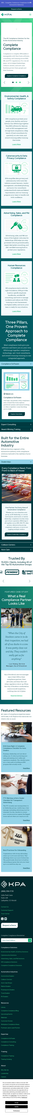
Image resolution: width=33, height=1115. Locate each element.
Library (3, 1007)
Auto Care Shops (6, 983)
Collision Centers (8, 545)
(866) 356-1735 (7, 891)
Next (28, 82)
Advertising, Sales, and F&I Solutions (12, 958)
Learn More (16, 144)
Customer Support (7, 910)
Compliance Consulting (8, 1042)
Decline (16, 1106)
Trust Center (5, 914)
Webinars (4, 1017)
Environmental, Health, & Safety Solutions (14, 952)
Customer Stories (7, 1021)
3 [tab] (20, 82)
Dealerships (6, 462)
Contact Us (5, 907)
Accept (16, 1102)
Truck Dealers (5, 993)
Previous (5, 82)
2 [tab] (16, 82)
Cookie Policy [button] (13, 1095)
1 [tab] (13, 82)
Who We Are (5, 1070)
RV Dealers (4, 996)
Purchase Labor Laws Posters (10, 1028)
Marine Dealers (6, 986)
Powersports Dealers (8, 990)
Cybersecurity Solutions (9, 955)
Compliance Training (7, 1045)
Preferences (16, 1110)
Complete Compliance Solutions (11, 965)
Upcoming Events (6, 1014)
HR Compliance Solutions (9, 962)
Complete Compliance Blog (10, 1011)
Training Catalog (6, 1059)
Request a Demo (16, 9)
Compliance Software (10, 364)
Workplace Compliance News (10, 1024)
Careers (3, 1077)
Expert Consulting (8, 424)
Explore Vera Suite (16, 414)
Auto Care (5, 550)
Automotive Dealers (7, 976)
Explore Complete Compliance (16, 76)
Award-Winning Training (10, 429)
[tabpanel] (16, 51)
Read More (26, 768)
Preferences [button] (24, 1097)
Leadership (4, 1073)
